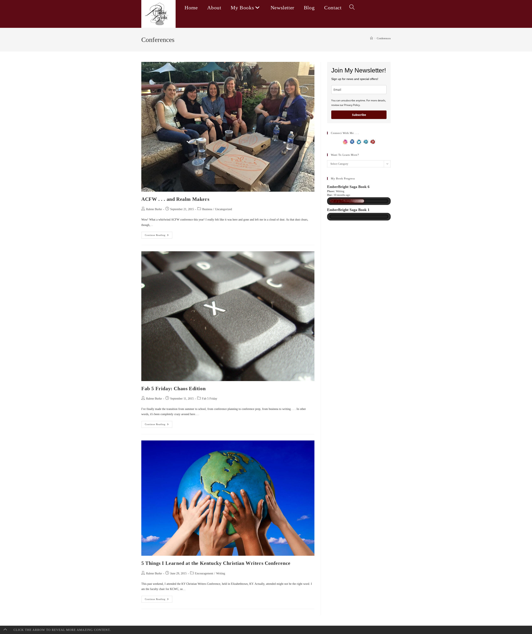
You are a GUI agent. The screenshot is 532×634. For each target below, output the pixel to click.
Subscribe (359, 115)
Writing (220, 573)
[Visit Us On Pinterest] (372, 141)
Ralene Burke (154, 209)
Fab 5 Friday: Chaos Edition (173, 388)
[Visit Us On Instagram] (345, 141)
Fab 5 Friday (209, 398)
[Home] (371, 38)
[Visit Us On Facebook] (352, 141)
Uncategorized (223, 209)
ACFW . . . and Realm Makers (175, 199)
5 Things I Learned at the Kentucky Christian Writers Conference (216, 563)
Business (207, 209)
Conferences (384, 38)
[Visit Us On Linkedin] (365, 141)
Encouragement (204, 573)
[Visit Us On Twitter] (359, 141)
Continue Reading (158, 236)
